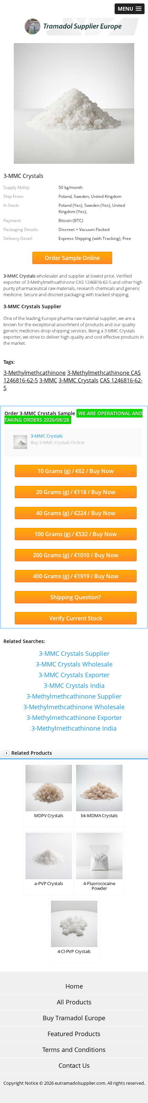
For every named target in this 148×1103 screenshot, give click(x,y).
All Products (74, 1002)
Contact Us (74, 1065)
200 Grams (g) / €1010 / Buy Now (75, 555)
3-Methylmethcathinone (34, 373)
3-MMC (48, 380)
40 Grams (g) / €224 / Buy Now (75, 513)
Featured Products (74, 1034)
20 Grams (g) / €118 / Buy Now (75, 492)
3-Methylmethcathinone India (74, 728)
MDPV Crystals (48, 815)
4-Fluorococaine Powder (99, 885)
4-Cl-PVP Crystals (74, 951)
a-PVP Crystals (48, 883)
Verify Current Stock (75, 618)
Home (74, 986)
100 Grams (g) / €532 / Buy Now (75, 534)
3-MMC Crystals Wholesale (74, 664)
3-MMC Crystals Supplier (74, 653)
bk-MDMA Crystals (99, 815)
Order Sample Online (72, 258)
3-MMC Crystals (78, 380)
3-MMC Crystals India (74, 685)
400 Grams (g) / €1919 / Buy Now (75, 576)
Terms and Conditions (74, 1049)
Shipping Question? (75, 597)
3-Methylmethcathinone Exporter (74, 717)
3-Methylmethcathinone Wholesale (74, 707)
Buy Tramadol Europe (74, 1018)
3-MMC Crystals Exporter (74, 675)
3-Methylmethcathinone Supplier (74, 696)
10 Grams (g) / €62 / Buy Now (76, 471)
